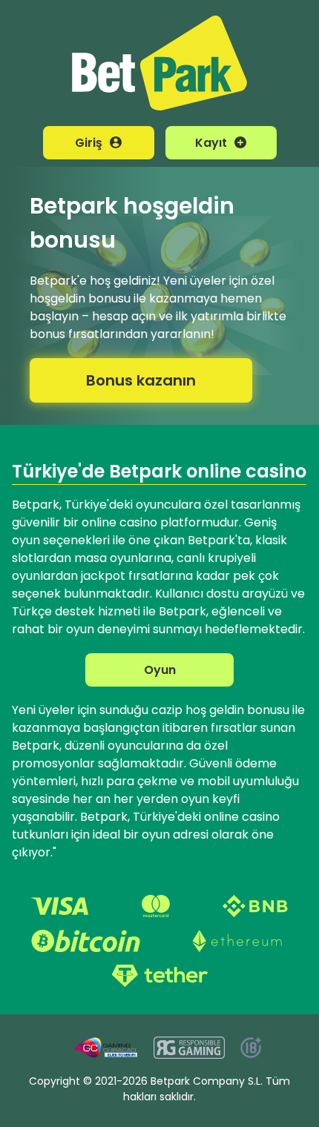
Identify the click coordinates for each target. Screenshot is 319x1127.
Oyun (160, 669)
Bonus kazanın (141, 380)
